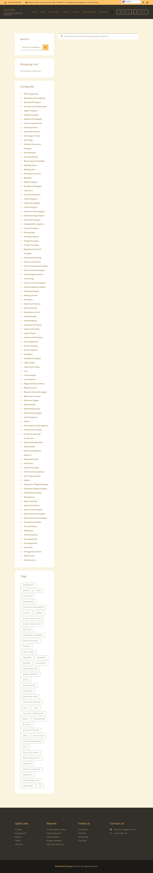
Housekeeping (30, 320)
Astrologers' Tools (32, 136)
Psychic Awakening (32, 741)
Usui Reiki (28, 547)
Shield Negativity (31, 758)
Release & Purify (31, 459)
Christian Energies (32, 220)
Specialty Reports (32, 505)
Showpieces (29, 497)
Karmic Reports (31, 350)
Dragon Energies (31, 241)
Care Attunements (32, 194)
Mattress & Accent (32, 396)
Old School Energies (33, 413)
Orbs (25, 736)
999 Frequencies (31, 94)
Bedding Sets (30, 169)
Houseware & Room (32, 325)
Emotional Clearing (32, 257)
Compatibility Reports (34, 224)
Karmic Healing (31, 346)
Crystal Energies (31, 228)
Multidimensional (32, 409)
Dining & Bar (29, 232)
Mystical (27, 725)
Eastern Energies (31, 245)
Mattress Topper (31, 400)
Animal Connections (33, 123)
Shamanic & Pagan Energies (36, 484)
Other (26, 421)
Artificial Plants (31, 127)
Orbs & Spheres (31, 417)
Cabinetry (28, 190)
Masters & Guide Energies (35, 392)
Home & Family (30, 308)
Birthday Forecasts (32, 173)
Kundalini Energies (32, 358)
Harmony (41, 658)
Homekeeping (30, 316)
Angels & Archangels (33, 119)
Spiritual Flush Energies (34, 514)
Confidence (28, 602)
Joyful (26, 680)
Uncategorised (30, 539)
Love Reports (30, 379)
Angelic (26, 591)
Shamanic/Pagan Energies (35, 488)
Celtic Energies (30, 207)
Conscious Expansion (33, 607)
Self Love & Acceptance (34, 472)
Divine (39, 613)
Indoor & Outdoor (32, 329)
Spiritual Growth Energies (35, 518)
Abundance (28, 585)
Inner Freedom (30, 669)
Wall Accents (30, 560)
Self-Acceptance (31, 753)
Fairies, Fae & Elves (32, 262)
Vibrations (28, 786)
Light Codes (29, 362)
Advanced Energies (32, 102)
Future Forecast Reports (35, 283)
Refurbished (29, 446)
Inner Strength (30, 674)
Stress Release (30, 526)
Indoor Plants (30, 333)
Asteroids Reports (32, 131)
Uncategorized (30, 543)
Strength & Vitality (32, 522)
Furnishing (28, 278)
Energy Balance (30, 641)
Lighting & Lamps (32, 367)
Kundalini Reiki (30, 697)
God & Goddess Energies (34, 287)
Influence (41, 663)
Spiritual (27, 764)
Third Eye (27, 775)
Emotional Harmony (33, 635)
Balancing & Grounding (34, 161)
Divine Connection (32, 619)
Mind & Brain (30, 404)
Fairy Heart (28, 652)
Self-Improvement (32, 476)
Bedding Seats (30, 165)
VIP (40, 786)
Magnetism (39, 719)
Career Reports (30, 199)
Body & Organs (30, 182)
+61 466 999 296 (120, 833)
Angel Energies (30, 110)
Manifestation (30, 388)
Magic (25, 719)
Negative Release (31, 730)
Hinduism (28, 299)
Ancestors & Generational (35, 106)
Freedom (27, 658)
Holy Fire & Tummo (32, 304)
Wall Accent (29, 556)
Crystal (26, 613)
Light (25, 708)
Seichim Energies (31, 467)
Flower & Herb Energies (34, 270)
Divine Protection (32, 624)
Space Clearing (30, 501)
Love (26, 371)
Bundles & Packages (32, 186)
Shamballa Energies (32, 493)
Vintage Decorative (32, 551)
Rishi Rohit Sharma (63, 866)
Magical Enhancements (34, 383)
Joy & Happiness (31, 341)
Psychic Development (33, 442)
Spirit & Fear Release (33, 509)
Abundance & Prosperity (34, 98)
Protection (39, 736)
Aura (38, 591)
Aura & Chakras (30, 157)
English (128, 2)
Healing (26, 663)
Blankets (28, 178)
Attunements (30, 152)
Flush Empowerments (33, 274)
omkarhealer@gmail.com (124, 830)
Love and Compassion (33, 713)
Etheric (26, 646)
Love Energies (30, 375)
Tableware (28, 530)
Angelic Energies (31, 115)
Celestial (27, 596)
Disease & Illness (31, 236)
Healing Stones (31, 295)
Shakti (27, 480)
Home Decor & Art (32, 312)
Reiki (25, 747)
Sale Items (28, 463)
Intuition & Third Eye (33, 337)
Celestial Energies (32, 203)
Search (45, 47)
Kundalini (28, 354)
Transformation (31, 535)
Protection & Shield (32, 430)
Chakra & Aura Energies (34, 211)
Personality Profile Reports (36, 425)
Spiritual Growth (31, 769)
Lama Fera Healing (32, 702)
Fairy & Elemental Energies (36, 266)
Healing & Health (31, 291)
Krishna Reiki (29, 686)
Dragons (27, 630)
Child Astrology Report (34, 215)
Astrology (28, 140)
